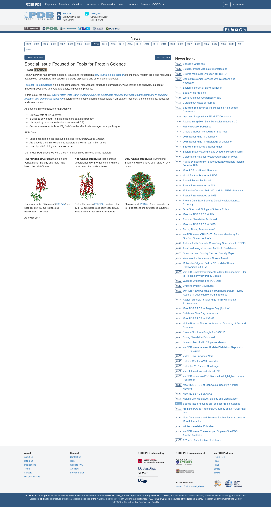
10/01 (178, 141)
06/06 (178, 253)
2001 (240, 43)
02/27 (178, 371)
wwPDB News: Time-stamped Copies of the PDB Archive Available (210, 433)
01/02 (178, 440)
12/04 (178, 78)
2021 (70, 43)
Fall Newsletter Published (197, 126)
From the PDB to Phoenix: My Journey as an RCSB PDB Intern (214, 410)
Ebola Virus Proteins (194, 92)
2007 (189, 43)
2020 (79, 43)
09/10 (178, 170)
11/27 (178, 87)
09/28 (178, 146)
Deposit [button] (49, 4)
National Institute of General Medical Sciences (67, 498)
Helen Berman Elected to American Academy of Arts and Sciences (214, 325)
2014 (130, 43)
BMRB (217, 468)
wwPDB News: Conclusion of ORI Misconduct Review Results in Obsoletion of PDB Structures (213, 292)
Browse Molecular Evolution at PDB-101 (205, 74)
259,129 (67, 13)
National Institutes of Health (110, 498)
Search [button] (63, 4)
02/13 (178, 393)
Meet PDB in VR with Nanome (200, 170)
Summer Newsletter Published (200, 219)
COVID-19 (158, 4)
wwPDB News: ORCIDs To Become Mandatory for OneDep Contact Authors (211, 236)
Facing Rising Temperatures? (199, 229)
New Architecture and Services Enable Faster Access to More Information (214, 419)
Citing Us (28, 460)
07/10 (178, 219)
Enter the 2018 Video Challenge (201, 366)
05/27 (178, 263)
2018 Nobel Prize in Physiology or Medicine (207, 141)
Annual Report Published (197, 180)
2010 (163, 43)
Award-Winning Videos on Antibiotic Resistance (209, 248)
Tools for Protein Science (38, 85)
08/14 (178, 190)
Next (162, 57)
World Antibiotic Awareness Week (202, 97)
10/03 (178, 136)
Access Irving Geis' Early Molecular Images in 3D (210, 121)
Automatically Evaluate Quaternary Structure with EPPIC (214, 243)
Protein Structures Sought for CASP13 (204, 332)
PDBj (216, 464)
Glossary (74, 468)
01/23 (178, 408)
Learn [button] (121, 4)
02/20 (178, 376)
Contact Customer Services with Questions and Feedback (209, 80)
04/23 (178, 313)
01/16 (178, 426)
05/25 (178, 272)
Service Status (77, 472)
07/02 (178, 229)
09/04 (178, 175)
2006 (197, 43)
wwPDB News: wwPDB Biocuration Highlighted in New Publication (214, 378)
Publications (30, 464)
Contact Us (75, 456)
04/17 (178, 332)
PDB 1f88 (99, 204)
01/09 (178, 431)
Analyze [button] (92, 4)
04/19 (178, 323)
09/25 (178, 151)
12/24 (178, 63)
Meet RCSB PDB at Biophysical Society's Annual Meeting (210, 386)
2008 (180, 43)
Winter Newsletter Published (199, 426)
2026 (28, 43)
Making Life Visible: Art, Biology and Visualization (210, 398)
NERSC (116, 502)
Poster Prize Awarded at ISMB (200, 195)
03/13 (178, 361)
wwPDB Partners (223, 453)
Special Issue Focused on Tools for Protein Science (211, 403)
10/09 (178, 126)
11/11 (178, 97)
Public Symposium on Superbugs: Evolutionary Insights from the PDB (213, 163)
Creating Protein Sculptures (198, 286)
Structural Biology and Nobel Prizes (203, 146)
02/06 (178, 398)
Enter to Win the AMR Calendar (200, 361)
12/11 (178, 73)
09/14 (178, 161)
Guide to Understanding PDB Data (202, 281)
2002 (231, 43)
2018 (96, 43)
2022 (62, 43)
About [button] (132, 4)
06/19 (178, 243)
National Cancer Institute (191, 495)
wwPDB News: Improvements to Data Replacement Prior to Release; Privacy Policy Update (214, 273)
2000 (28, 49)
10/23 (178, 116)
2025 (36, 43)
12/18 (178, 68)
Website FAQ (76, 464)
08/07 (178, 195)
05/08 (178, 290)
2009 (172, 43)
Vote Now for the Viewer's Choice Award (205, 258)
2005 (206, 43)
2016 (113, 43)
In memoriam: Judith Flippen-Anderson (204, 342)
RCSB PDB (33, 4)
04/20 (178, 318)
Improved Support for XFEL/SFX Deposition (207, 116)
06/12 (178, 248)
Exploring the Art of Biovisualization (202, 87)
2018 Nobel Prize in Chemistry (200, 136)
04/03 (178, 342)
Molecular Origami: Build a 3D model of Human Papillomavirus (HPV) (209, 265)
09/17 (178, 156)
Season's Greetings (194, 64)
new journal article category (109, 75)
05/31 (178, 258)
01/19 (178, 417)
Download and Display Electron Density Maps (208, 253)
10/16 (178, 121)
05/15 (178, 285)
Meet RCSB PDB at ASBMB (198, 318)
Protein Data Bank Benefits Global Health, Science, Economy (211, 202)
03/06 (178, 366)
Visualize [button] (77, 4)
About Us (28, 456)
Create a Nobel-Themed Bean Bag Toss (205, 131)
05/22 (178, 280)
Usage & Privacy (32, 476)
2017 (104, 43)
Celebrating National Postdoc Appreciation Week (210, 156)
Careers (145, 4)
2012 (146, 43)
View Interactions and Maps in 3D (201, 371)
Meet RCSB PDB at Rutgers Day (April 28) (206, 308)
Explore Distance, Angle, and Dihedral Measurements (213, 151)
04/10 (178, 337)
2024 (45, 43)
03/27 (178, 347)
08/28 (178, 180)
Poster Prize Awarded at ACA (199, 185)
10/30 (178, 107)
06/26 (178, 234)
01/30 (178, 403)
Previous (35, 57)
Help (227, 4)
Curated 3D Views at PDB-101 (200, 102)
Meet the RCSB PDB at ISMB (199, 224)
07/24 (178, 209)
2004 (214, 43)
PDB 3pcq (145, 204)
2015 (121, 43)
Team (27, 468)
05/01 (178, 299)
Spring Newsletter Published (199, 337)
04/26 (178, 308)
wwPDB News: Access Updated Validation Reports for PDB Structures (213, 349)
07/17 (178, 214)
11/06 (178, 102)
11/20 (178, 92)
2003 (223, 43)
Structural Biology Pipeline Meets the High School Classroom (210, 109)
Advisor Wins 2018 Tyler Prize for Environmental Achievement (209, 301)
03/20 (178, 356)
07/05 (178, 224)
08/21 (178, 185)
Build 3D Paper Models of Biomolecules (205, 69)
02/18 (178, 384)
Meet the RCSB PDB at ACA (199, 214)
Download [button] (107, 4)
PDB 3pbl (60, 204)
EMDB (217, 472)
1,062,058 (95, 13)
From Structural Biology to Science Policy (206, 209)
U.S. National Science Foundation (89, 495)
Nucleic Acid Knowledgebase (190, 486)
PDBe (217, 460)
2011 (155, 43)
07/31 (178, 200)
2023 (53, 43)
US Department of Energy (139, 495)
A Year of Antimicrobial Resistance (202, 440)
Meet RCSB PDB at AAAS (197, 393)
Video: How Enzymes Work (198, 356)
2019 (87, 43)
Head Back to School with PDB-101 (203, 175)
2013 (138, 43)
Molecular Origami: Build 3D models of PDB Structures (213, 190)
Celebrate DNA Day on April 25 (200, 313)
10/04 (178, 131)
